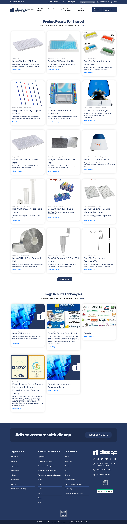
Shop (13, 58)
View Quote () (104, 2)
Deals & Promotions (66, 9)
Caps (39, 484)
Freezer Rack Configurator (80, 9)
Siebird (88, 522)
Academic (14, 461)
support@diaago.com (103, 474)
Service (55, 2)
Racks (40, 493)
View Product (17, 69)
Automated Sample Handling (47, 470)
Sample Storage (56, 58)
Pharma (14, 484)
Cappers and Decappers (46, 466)
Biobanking (15, 479)
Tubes (28, 206)
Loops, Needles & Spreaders (24, 107)
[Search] (94, 1)
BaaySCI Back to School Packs (63, 333)
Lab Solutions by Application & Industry (47, 9)
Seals (63, 58)
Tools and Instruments (58, 206)
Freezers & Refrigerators (46, 461)
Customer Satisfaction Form (74, 493)
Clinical (13, 475)
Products (31, 10)
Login (115, 2)
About (50, 2)
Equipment (90, 107)
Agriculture (15, 466)
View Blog (51, 347)
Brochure (68, 475)
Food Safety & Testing (18, 489)
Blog (66, 470)
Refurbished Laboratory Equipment (49, 475)
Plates (40, 489)
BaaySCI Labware (21, 333)
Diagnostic (14, 457)
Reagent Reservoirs (93, 58)
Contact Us (97, 9)
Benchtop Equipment (100, 107)
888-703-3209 (19, 2)
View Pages (16, 343)
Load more (66, 279)
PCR (18, 58)
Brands (62, 2)
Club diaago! (69, 489)
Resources (68, 461)
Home (13, 331)
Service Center (70, 479)
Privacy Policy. (76, 522)
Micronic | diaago (72, 2)
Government (15, 470)
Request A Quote (108, 9)
